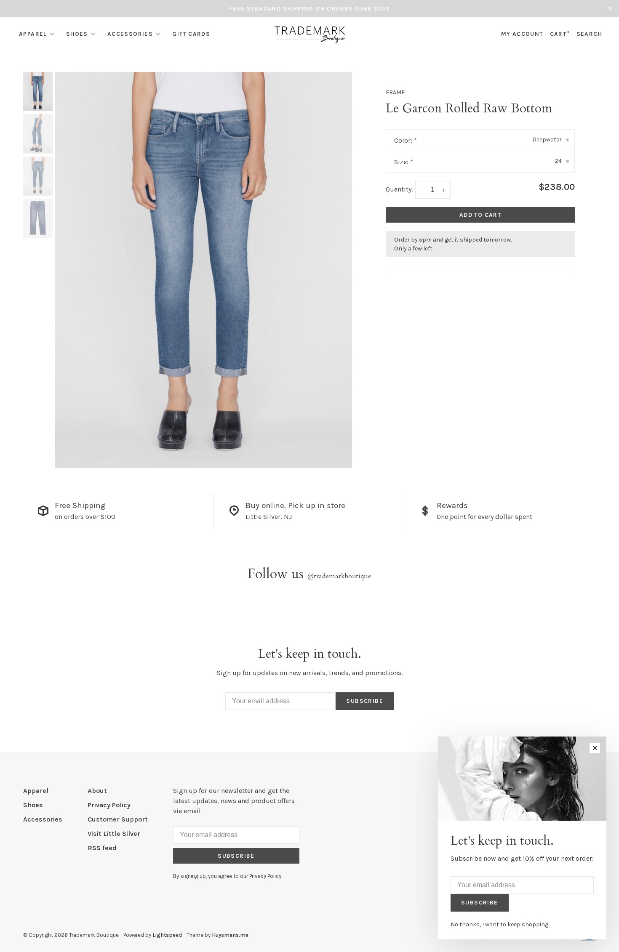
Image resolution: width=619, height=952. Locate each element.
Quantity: (399, 189)
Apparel (33, 33)
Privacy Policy (109, 805)
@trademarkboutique (339, 576)
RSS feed (102, 848)
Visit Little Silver (114, 834)
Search (589, 33)
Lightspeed (167, 935)
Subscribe (364, 701)
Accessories (130, 33)
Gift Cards (191, 33)
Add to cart (480, 214)
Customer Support (118, 819)
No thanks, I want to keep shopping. (500, 924)
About (97, 791)
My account (522, 33)
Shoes (77, 33)
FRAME (395, 92)
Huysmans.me (230, 935)
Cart (560, 33)
